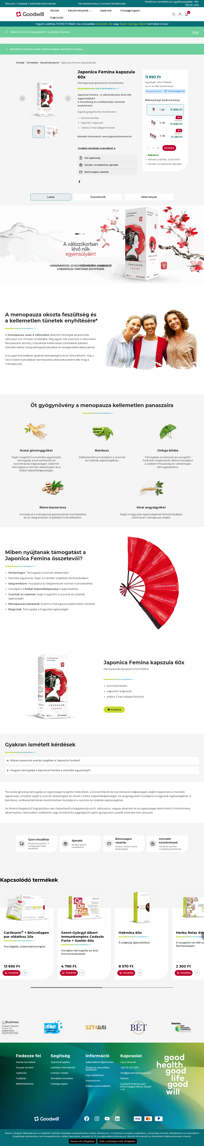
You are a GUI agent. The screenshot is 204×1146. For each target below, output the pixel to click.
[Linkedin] (117, 1119)
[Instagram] (97, 1119)
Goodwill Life (104, 23)
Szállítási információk (43, 3)
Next (68, 98)
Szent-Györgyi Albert (133, 23)
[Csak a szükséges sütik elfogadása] (200, 1137)
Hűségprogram (59, 1083)
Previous (22, 98)
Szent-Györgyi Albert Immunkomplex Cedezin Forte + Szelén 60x (82, 937)
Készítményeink (49, 62)
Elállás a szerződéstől (98, 1086)
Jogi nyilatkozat (95, 1075)
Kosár (195, 32)
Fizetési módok (59, 1073)
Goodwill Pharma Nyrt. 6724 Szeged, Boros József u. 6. (135, 1087)
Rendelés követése (62, 1078)
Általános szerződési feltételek (97, 1068)
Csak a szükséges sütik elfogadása (117, 1141)
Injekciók (21, 1073)
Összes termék (24, 1067)
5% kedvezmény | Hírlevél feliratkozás (102, 3)
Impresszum (93, 1080)
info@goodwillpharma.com (135, 1073)
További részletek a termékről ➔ (96, 148)
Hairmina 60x (130, 933)
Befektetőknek (24, 1083)
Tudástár (22, 3)
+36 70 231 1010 (129, 1067)
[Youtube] (107, 1119)
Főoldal (20, 62)
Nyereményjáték (60, 1062)
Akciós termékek (26, 1062)
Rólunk (9, 3)
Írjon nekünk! (128, 1062)
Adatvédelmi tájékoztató (100, 1062)
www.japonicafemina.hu (117, 136)
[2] (186, 14)
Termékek (32, 62)
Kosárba (169, 148)
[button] (165, 109)
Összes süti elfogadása (82, 1141)
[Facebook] (87, 1119)
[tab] (50, 197)
